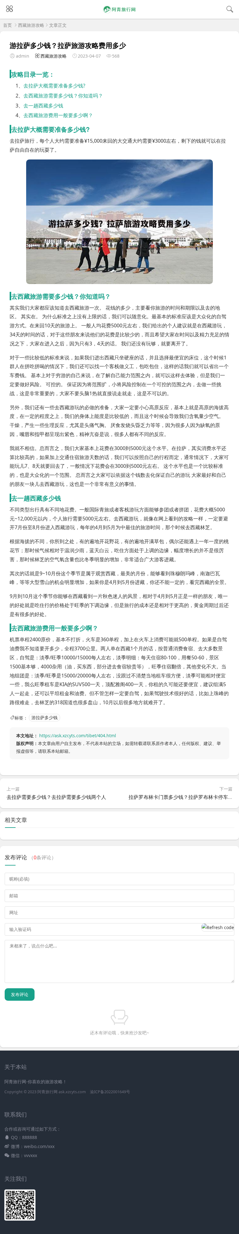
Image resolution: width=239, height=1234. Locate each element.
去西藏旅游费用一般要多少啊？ (58, 115)
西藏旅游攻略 (31, 25)
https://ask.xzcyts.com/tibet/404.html (77, 735)
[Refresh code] (217, 927)
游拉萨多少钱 (44, 718)
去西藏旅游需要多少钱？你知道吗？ (63, 95)
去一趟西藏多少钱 (43, 105)
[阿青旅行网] (119, 13)
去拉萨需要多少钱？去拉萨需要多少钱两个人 (56, 797)
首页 (7, 25)
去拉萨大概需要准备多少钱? (54, 85)
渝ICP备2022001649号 (110, 1091)
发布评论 (19, 994)
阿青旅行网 (47, 1091)
